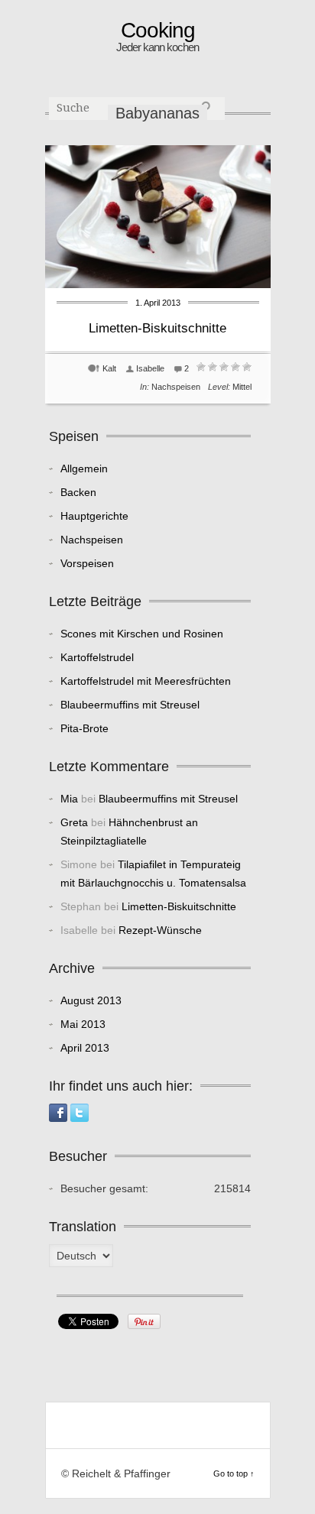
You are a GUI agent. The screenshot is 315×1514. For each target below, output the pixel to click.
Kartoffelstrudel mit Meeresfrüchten (145, 681)
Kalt (109, 368)
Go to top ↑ (234, 1473)
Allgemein (84, 468)
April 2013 (84, 1048)
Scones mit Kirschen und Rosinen (141, 633)
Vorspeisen (87, 563)
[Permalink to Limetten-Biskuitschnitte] (158, 284)
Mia (69, 799)
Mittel (242, 386)
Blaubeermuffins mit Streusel (130, 705)
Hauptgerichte (94, 516)
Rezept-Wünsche (160, 930)
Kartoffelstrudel (97, 657)
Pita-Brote (84, 728)
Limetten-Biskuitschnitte (157, 328)
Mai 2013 (83, 1024)
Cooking (158, 30)
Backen (78, 492)
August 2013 (91, 1000)
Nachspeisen (175, 386)
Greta (74, 822)
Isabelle (150, 368)
